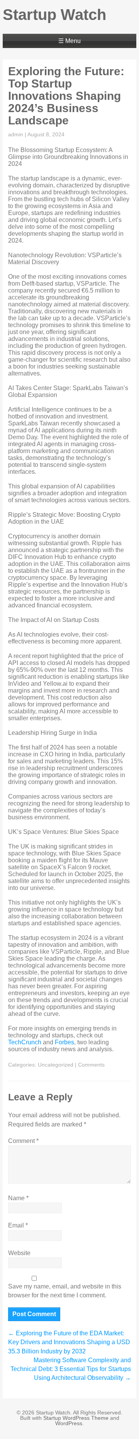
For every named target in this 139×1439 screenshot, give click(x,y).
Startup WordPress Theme (75, 1418)
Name (18, 1198)
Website (19, 1253)
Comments (91, 1065)
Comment (23, 1141)
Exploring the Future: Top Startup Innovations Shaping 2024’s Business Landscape (66, 96)
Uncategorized (55, 1065)
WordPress (68, 1423)
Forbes (64, 1042)
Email (18, 1225)
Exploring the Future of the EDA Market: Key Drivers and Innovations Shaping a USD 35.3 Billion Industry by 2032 (69, 1342)
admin (15, 134)
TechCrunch (24, 1042)
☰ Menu (69, 41)
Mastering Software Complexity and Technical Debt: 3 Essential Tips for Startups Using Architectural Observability (70, 1369)
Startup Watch (54, 14)
